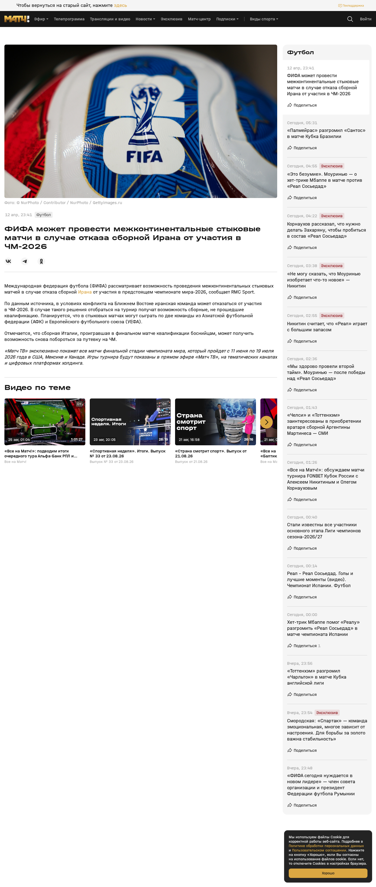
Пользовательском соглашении (319, 850)
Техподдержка (353, 5)
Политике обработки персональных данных (326, 846)
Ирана (85, 292)
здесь (120, 5)
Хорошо (328, 873)
